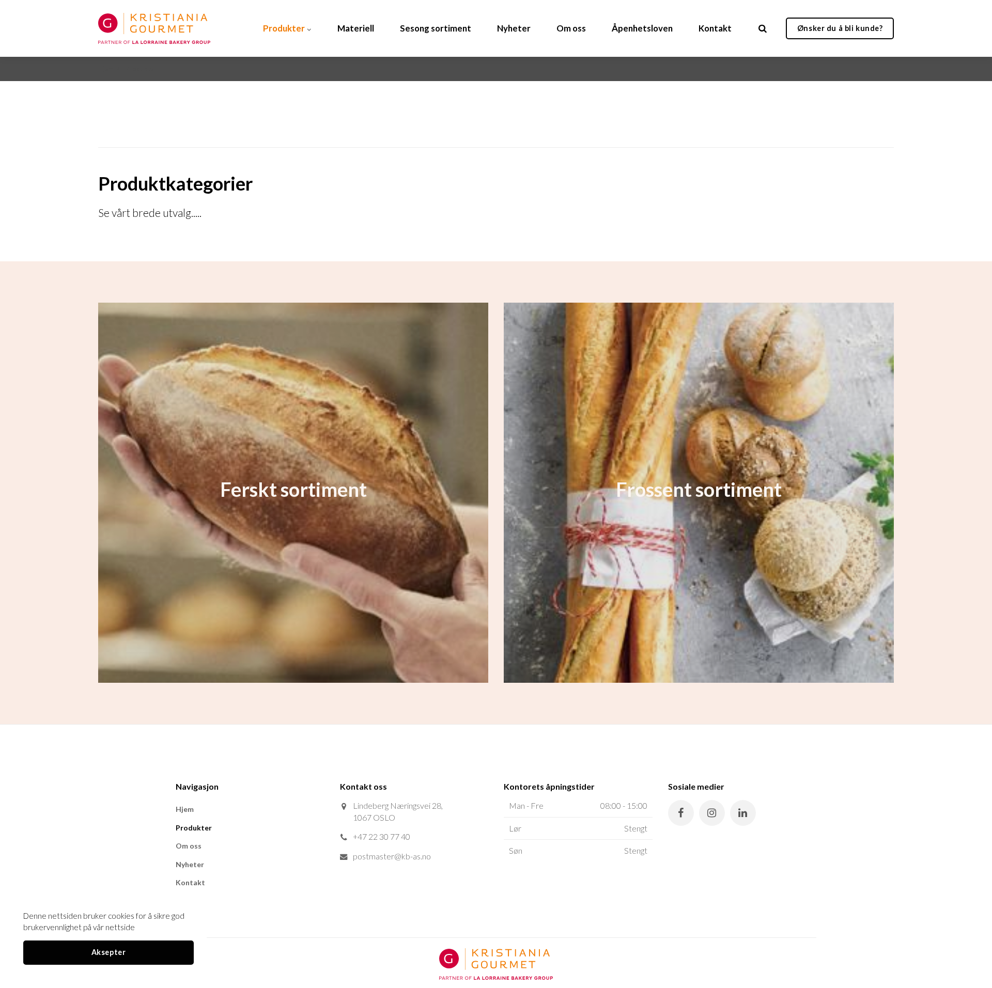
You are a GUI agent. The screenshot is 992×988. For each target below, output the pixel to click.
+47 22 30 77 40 (381, 836)
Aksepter (108, 952)
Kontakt (715, 28)
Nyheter (514, 28)
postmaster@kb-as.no (392, 856)
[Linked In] (743, 813)
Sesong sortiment (435, 28)
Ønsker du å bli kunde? (840, 28)
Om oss (571, 28)
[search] (763, 28)
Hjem (185, 809)
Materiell (355, 28)
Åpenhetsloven (642, 28)
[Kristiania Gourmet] (154, 28)
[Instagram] (712, 813)
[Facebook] (681, 813)
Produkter (284, 28)
